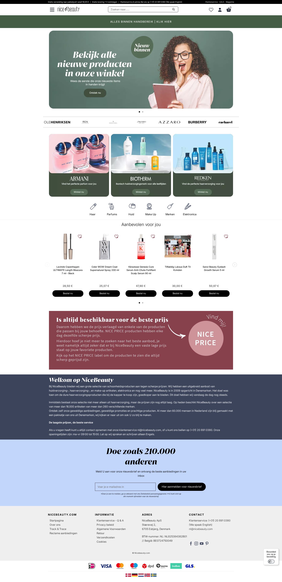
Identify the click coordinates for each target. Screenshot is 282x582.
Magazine (230, 2)
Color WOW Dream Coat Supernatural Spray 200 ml (104, 268)
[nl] (141, 574)
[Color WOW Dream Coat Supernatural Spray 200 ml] (104, 246)
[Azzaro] (169, 122)
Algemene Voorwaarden (111, 529)
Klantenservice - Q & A (214, 2)
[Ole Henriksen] (57, 122)
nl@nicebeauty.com (201, 529)
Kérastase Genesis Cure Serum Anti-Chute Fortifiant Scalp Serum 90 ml (141, 270)
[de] (135, 574)
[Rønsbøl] (113, 122)
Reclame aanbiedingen (63, 533)
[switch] (271, 561)
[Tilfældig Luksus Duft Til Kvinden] (177, 246)
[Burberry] (197, 122)
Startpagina (57, 520)
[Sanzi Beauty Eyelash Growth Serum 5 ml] (214, 246)
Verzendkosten (106, 537)
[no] (147, 574)
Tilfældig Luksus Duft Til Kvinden (177, 268)
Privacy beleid (105, 524)
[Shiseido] (141, 122)
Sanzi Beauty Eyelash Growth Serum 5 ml (214, 268)
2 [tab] (143, 302)
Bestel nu (68, 293)
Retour (100, 533)
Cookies (101, 541)
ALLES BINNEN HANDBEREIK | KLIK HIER (141, 21)
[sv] (154, 574)
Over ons (55, 524)
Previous (48, 265)
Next (234, 265)
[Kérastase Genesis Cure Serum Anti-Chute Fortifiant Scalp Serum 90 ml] (141, 246)
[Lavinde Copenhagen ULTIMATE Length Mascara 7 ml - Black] (67, 246)
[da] (128, 574)
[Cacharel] (226, 122)
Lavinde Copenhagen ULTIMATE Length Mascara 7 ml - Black (68, 270)
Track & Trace (58, 529)
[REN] (85, 122)
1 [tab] (140, 302)
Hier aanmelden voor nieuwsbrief (182, 486)
